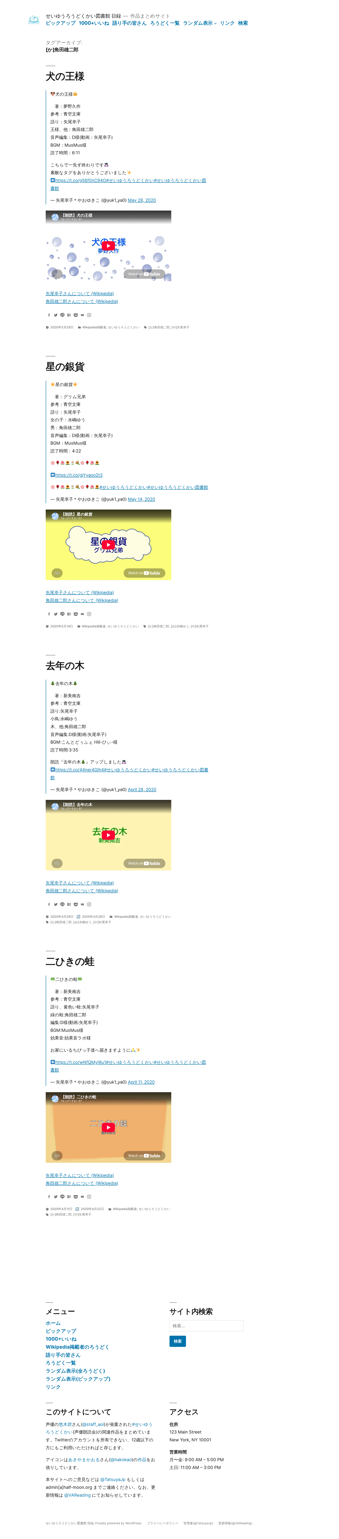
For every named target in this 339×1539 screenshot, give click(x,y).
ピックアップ (61, 23)
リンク (227, 23)
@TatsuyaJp (112, 1479)
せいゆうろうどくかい (123, 327)
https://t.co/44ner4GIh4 (79, 769)
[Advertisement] (128, 1257)
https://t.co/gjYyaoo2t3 (79, 475)
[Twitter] (56, 315)
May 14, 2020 (141, 499)
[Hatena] (69, 315)
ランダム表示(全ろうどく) (75, 1371)
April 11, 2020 (141, 1082)
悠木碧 (65, 1424)
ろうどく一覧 (165, 23)
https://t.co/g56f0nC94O (80, 180)
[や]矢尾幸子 (180, 327)
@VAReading (77, 1495)
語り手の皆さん (129, 23)
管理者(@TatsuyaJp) (198, 1523)
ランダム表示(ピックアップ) (78, 1379)
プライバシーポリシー (162, 1523)
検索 (243, 23)
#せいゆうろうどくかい (130, 180)
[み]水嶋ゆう (180, 626)
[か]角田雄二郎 (159, 327)
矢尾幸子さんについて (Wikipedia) (80, 293)
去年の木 (65, 665)
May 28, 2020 (142, 200)
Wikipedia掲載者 (94, 327)
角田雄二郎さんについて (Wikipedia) (82, 301)
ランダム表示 (198, 23)
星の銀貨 (65, 366)
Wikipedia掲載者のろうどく (78, 1347)
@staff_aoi (93, 1424)
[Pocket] (76, 315)
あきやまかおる (84, 1459)
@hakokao (121, 1459)
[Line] (62, 315)
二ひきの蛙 (70, 961)
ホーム (53, 1323)
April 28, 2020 (142, 789)
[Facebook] (49, 315)
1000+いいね (94, 23)
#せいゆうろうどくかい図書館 (177, 487)
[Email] (82, 315)
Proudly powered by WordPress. (119, 1523)
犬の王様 (65, 76)
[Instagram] (89, 315)
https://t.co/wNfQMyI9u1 (80, 1062)
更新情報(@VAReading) (235, 1523)
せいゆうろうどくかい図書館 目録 (83, 16)
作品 (142, 1459)
